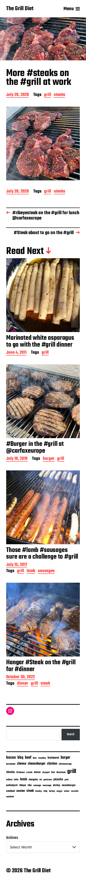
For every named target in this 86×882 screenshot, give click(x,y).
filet (53, 772)
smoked (10, 791)
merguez (33, 779)
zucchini (74, 791)
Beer (35, 758)
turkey (52, 791)
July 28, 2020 (17, 95)
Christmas (20, 772)
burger (48, 459)
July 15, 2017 (16, 565)
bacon (11, 757)
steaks (59, 95)
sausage (37, 785)
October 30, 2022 (20, 677)
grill (47, 95)
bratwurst (53, 758)
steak (45, 683)
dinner (22, 683)
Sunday (38, 791)
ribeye (22, 785)
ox (40, 780)
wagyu (59, 791)
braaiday (42, 758)
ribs (30, 785)
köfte (16, 779)
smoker (20, 791)
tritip (45, 791)
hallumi (9, 779)
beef (28, 758)
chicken (52, 763)
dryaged (46, 772)
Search (70, 734)
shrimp (56, 785)
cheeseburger (36, 763)
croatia (29, 772)
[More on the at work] (43, 143)
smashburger (69, 785)
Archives (12, 838)
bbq (20, 757)
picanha (58, 779)
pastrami (47, 780)
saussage (47, 785)
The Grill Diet (20, 9)
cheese (21, 763)
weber (66, 791)
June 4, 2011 (16, 352)
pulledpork (12, 785)
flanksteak (61, 772)
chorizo (10, 772)
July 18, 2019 (17, 459)
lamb (31, 571)
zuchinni (10, 797)
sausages (46, 571)
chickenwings (65, 764)
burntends (10, 764)
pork (67, 779)
